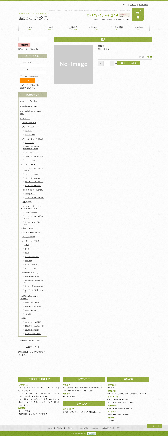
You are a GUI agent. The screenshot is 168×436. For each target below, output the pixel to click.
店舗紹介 (73, 27)
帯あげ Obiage (27, 228)
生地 (35, 352)
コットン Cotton (30, 134)
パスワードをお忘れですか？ (31, 85)
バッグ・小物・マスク (30, 241)
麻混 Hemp (28, 260)
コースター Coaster (31, 212)
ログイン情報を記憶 (30, 76)
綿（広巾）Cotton (30, 268)
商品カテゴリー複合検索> (28, 49)
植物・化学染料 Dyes (31, 273)
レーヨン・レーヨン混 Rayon (34, 156)
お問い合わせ (95, 27)
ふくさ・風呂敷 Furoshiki (33, 186)
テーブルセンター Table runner (31, 223)
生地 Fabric (26, 245)
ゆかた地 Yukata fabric (32, 257)
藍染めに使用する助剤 (32, 302)
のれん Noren (27, 202)
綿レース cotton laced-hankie (34, 182)
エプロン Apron (30, 194)
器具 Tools (26, 318)
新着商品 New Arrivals (28, 106)
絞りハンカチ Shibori (31, 174)
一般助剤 (28, 314)
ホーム (29, 27)
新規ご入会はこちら (27, 88)
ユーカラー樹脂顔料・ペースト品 (33, 291)
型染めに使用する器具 (32, 330)
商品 (51, 27)
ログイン (133, 5)
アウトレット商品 (29, 123)
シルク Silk (28, 131)
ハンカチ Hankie (28, 164)
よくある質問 (117, 27)
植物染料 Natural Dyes (32, 276)
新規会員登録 (143, 5)
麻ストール (27, 352)
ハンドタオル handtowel (32, 178)
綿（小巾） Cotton (31, 264)
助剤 (20, 352)
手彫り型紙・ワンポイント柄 (34, 326)
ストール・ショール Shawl (32, 139)
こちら (84, 412)
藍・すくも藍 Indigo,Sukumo (34, 286)
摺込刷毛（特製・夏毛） (33, 334)
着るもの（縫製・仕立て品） (33, 190)
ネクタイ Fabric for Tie (31, 232)
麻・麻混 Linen (29, 143)
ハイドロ (22, 355)
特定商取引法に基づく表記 (30, 341)
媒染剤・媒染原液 (30, 310)
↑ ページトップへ (155, 426)
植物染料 (41, 352)
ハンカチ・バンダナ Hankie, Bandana (33, 169)
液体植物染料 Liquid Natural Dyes (33, 281)
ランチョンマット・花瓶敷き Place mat (33, 217)
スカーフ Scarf (28, 127)
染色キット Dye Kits (28, 101)
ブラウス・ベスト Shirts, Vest (34, 197)
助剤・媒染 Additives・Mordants (30, 297)
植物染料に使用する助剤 (33, 306)
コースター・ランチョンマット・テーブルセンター (32, 207)
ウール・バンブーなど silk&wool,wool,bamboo (31, 147)
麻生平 (27, 249)
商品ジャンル (25, 119)
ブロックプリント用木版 (33, 322)
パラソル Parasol (28, 237)
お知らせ (139, 27)
